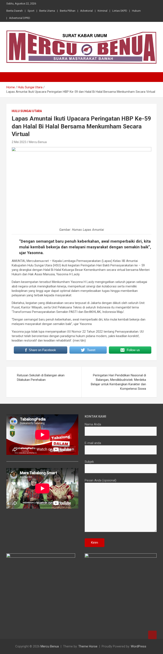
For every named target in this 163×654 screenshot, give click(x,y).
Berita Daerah (14, 10)
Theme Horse (87, 646)
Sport (31, 10)
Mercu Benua (38, 142)
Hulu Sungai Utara (27, 111)
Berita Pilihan (67, 10)
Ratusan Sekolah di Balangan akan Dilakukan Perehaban (41, 377)
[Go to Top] (152, 635)
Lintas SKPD (119, 10)
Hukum (136, 10)
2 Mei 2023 (19, 142)
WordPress (138, 646)
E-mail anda (93, 443)
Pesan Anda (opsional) (100, 480)
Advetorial (86, 10)
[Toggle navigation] (11, 77)
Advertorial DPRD (19, 18)
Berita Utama (47, 10)
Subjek (89, 462)
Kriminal (102, 10)
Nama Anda (93, 424)
